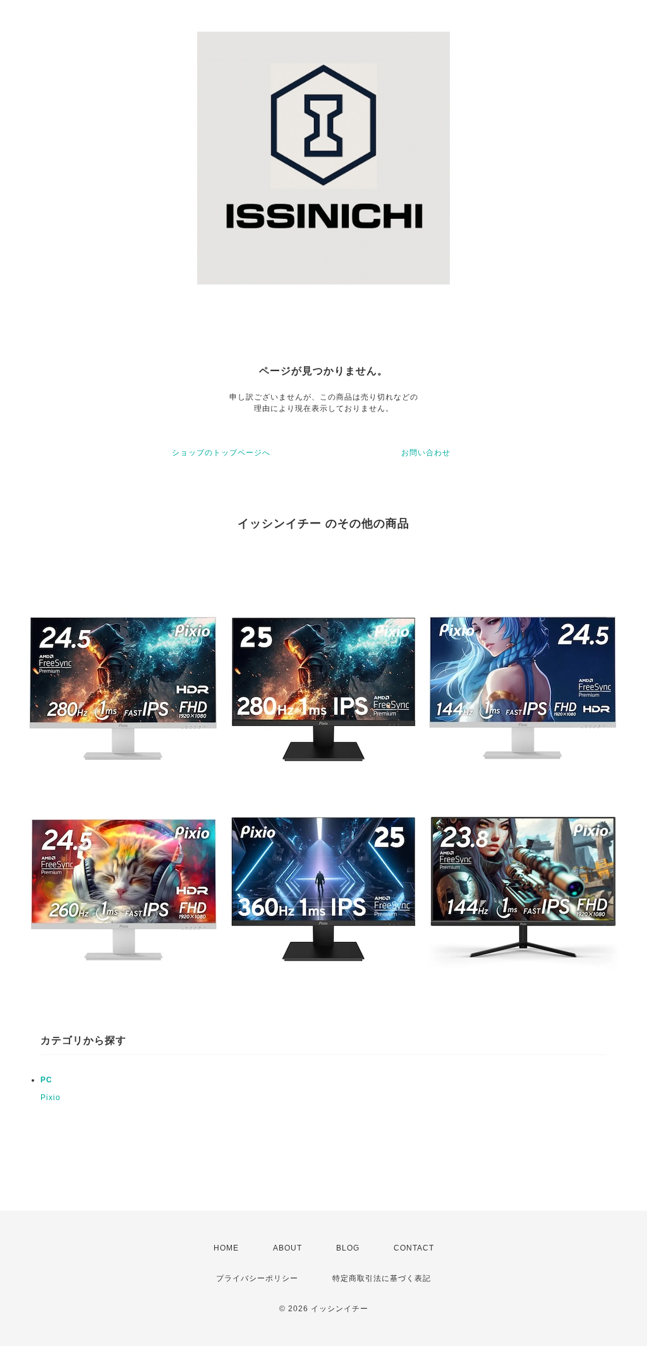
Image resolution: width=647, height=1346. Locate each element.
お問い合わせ (425, 452)
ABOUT (287, 1248)
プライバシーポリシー (257, 1278)
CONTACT (414, 1248)
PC (46, 1079)
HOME (226, 1248)
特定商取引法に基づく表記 (381, 1278)
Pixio (50, 1097)
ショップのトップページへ (221, 452)
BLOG (348, 1248)
